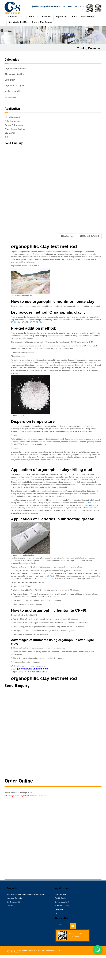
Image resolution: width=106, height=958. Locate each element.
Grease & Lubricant (14, 125)
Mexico (16, 952)
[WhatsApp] (97, 949)
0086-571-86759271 (90, 236)
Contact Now (68, 236)
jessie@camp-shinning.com (46, 6)
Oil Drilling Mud (12, 117)
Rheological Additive (15, 74)
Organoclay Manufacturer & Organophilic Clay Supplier (26, 894)
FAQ (74, 16)
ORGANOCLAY (16, 16)
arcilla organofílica (13, 91)
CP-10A (17, 322)
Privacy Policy (56, 950)
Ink (6, 136)
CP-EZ (32, 322)
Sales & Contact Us (18, 22)
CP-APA (39, 322)
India (22, 952)
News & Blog (87, 16)
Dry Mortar (10, 133)
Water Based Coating (15, 129)
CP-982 (88, 503)
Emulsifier (10, 80)
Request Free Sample (41, 22)
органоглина (10, 97)
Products (46, 16)
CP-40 (49, 576)
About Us (33, 16)
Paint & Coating (12, 121)
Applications (61, 16)
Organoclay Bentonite (15, 68)
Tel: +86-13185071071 (73, 6)
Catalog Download (89, 48)
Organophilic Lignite (14, 85)
